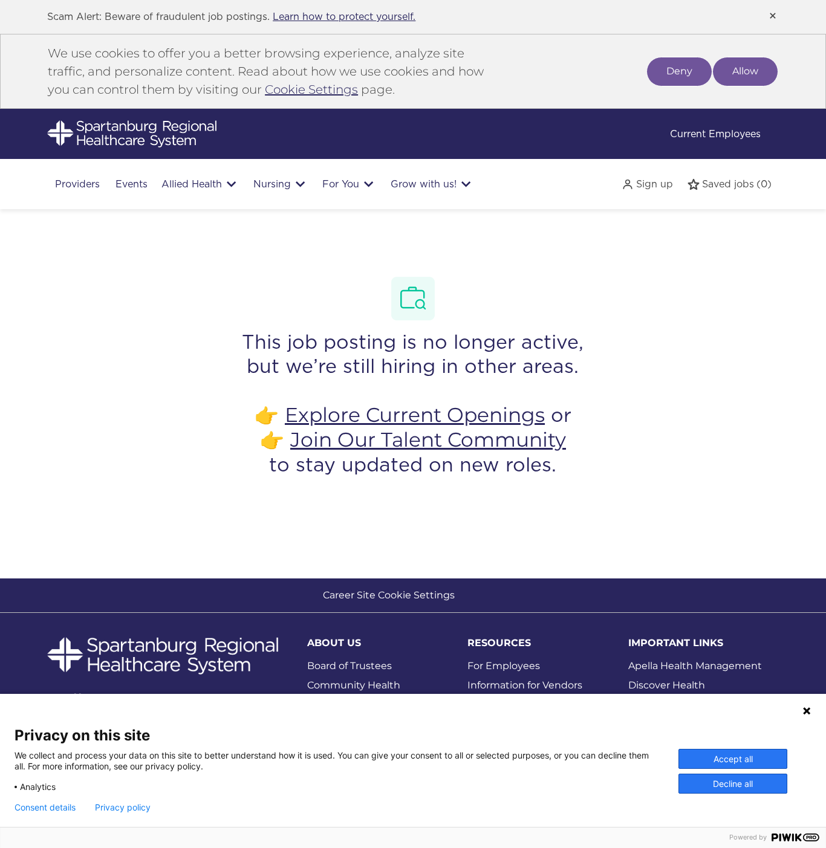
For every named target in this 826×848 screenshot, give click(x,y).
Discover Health (666, 685)
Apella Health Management (695, 666)
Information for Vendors (524, 685)
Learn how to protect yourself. (344, 16)
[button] (647, 184)
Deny (679, 71)
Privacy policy (123, 807)
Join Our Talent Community (428, 439)
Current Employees (715, 134)
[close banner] (773, 16)
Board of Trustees (349, 666)
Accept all (733, 759)
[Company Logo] (131, 133)
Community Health (353, 685)
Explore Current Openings (415, 415)
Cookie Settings (311, 89)
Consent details (45, 807)
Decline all (733, 783)
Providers (77, 184)
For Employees (503, 666)
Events (131, 184)
